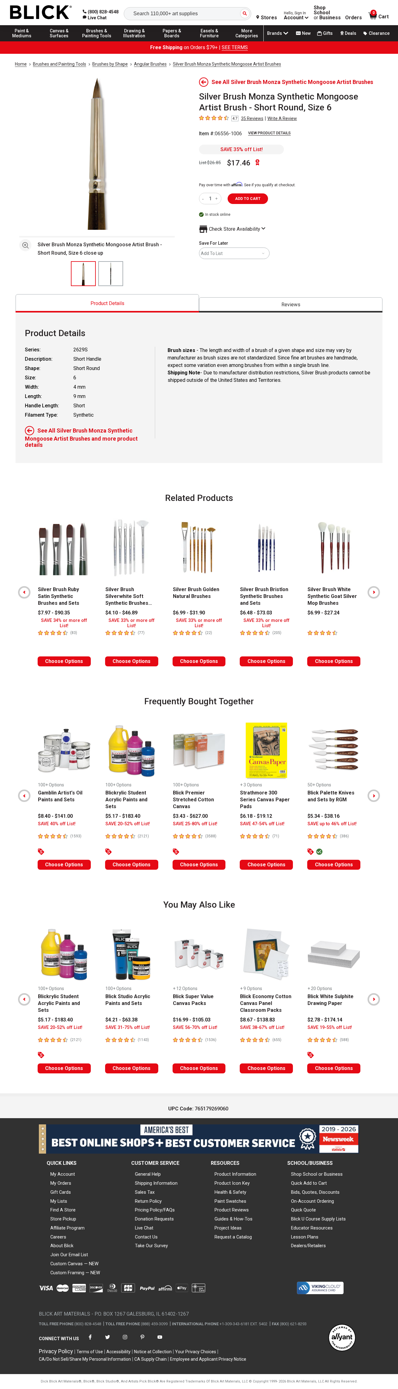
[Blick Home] (41, 12)
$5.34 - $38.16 (324, 816)
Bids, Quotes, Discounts (315, 1192)
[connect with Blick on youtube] (160, 1341)
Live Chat (144, 1228)
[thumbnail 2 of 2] (110, 273)
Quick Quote (303, 1210)
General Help (148, 1174)
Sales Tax (145, 1192)
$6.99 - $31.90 (189, 613)
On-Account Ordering (312, 1201)
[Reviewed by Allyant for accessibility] (342, 1338)
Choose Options (64, 661)
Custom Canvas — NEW (74, 1263)
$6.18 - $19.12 (256, 816)
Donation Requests (154, 1219)
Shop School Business (327, 12)
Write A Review (282, 118)
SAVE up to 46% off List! (332, 823)
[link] (95, 17)
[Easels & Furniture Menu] (209, 41)
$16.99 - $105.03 (192, 1020)
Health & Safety (230, 1192)
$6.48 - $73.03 (256, 613)
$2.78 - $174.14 (325, 1020)
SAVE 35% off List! (241, 149)
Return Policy (148, 1201)
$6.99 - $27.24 (324, 613)
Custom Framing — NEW (75, 1273)
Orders (353, 17)
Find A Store (63, 1210)
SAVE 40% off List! (57, 823)
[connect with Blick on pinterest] (142, 1341)
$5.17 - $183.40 (122, 816)
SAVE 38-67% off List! (262, 1027)
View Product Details (269, 133)
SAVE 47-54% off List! (262, 823)
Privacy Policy (56, 1351)
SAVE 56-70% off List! (195, 1027)
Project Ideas (228, 1228)
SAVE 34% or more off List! (64, 623)
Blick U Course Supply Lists (318, 1219)
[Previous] (24, 592)
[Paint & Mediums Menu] (21, 41)
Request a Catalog (233, 1237)
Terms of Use (89, 1351)
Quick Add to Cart (309, 1183)
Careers (58, 1237)
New (306, 33)
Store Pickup (63, 1219)
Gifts (328, 33)
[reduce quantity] (204, 198)
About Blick (61, 1245)
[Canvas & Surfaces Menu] (59, 41)
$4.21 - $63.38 (121, 1020)
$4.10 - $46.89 (121, 613)
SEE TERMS (235, 47)
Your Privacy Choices (195, 1351)
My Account (62, 1174)
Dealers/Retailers (308, 1245)
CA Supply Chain (150, 1359)
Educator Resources (312, 1228)
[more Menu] (246, 41)
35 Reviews (252, 118)
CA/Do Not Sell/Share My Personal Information (85, 1359)
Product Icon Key (232, 1183)
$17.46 (239, 163)
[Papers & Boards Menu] (172, 41)
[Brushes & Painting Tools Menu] (96, 41)
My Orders (60, 1183)
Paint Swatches (230, 1201)
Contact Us (146, 1237)
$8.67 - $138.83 (257, 1020)
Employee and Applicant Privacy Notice (208, 1359)
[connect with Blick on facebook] (90, 1341)
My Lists (58, 1201)
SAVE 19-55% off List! (330, 1027)
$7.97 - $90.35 (54, 613)
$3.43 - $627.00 (190, 816)
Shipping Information (156, 1183)
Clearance (379, 33)
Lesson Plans (304, 1237)
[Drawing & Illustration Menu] (134, 41)
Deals (350, 33)
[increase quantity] (217, 198)
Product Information (235, 1174)
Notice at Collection (153, 1351)
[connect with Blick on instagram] (125, 1341)
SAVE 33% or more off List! (132, 623)
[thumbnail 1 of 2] (83, 273)
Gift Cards (60, 1192)
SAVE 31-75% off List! (127, 1027)
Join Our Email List (69, 1254)
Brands (274, 33)
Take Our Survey (151, 1245)
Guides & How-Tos (233, 1219)
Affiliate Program (67, 1228)
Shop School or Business (317, 1174)
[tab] (107, 303)
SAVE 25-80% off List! (195, 823)
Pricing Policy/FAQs (155, 1210)
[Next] (374, 592)
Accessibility (118, 1351)
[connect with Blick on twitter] (107, 1341)
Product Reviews (232, 1210)
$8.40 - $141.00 (55, 816)
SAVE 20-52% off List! (127, 823)
